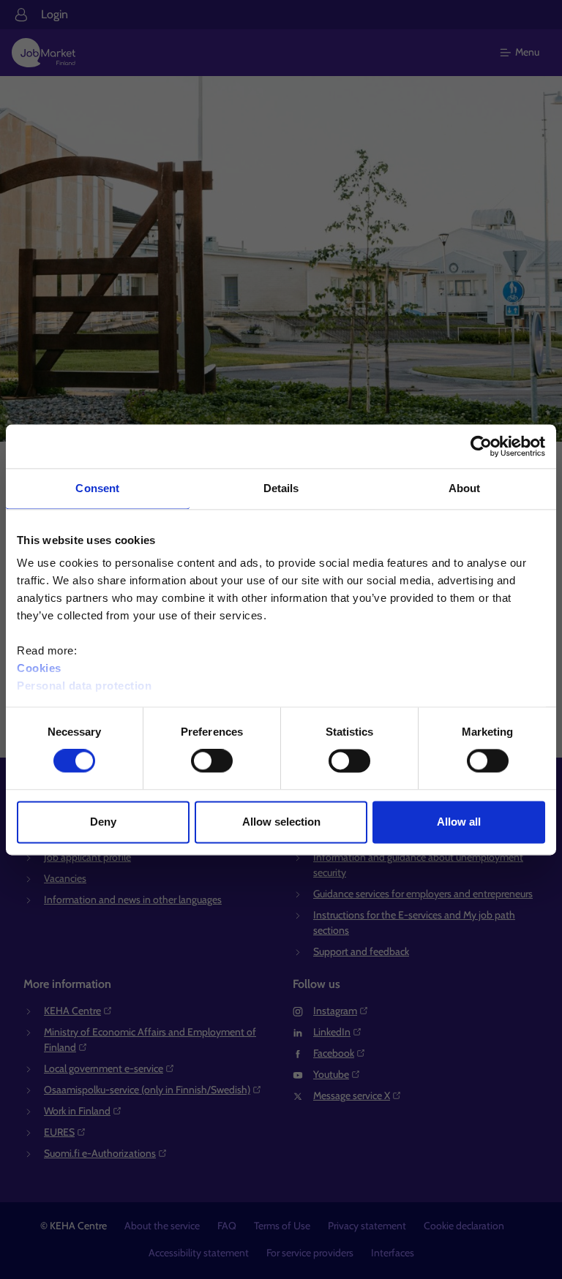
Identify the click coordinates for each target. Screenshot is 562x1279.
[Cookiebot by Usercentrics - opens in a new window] (481, 446)
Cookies (39, 668)
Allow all (459, 821)
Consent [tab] (97, 488)
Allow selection (281, 821)
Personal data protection (84, 685)
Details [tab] (281, 488)
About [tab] (465, 488)
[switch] (212, 761)
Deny (103, 821)
